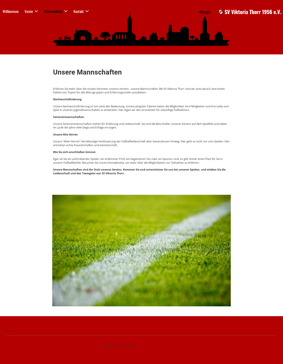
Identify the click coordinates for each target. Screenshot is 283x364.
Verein (29, 11)
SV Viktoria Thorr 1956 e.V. (253, 12)
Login (206, 11)
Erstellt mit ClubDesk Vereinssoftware (115, 350)
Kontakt (79, 11)
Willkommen (11, 11)
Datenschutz (155, 350)
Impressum (153, 346)
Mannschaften (53, 11)
